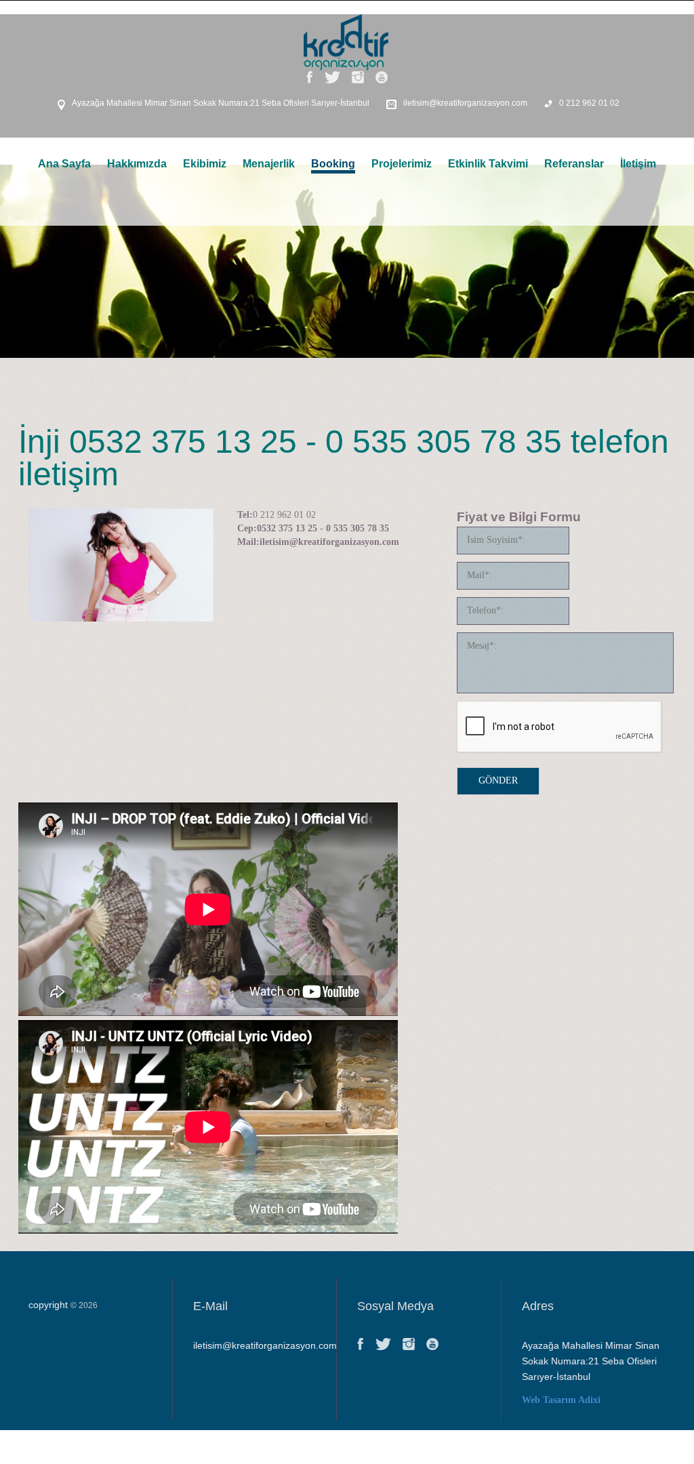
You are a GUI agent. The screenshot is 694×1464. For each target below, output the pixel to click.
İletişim (638, 163)
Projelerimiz (401, 163)
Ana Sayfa (64, 163)
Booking (333, 163)
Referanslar (574, 163)
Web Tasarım (549, 1400)
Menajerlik (269, 163)
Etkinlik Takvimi (488, 163)
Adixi (589, 1400)
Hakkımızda (137, 163)
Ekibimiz (204, 163)
